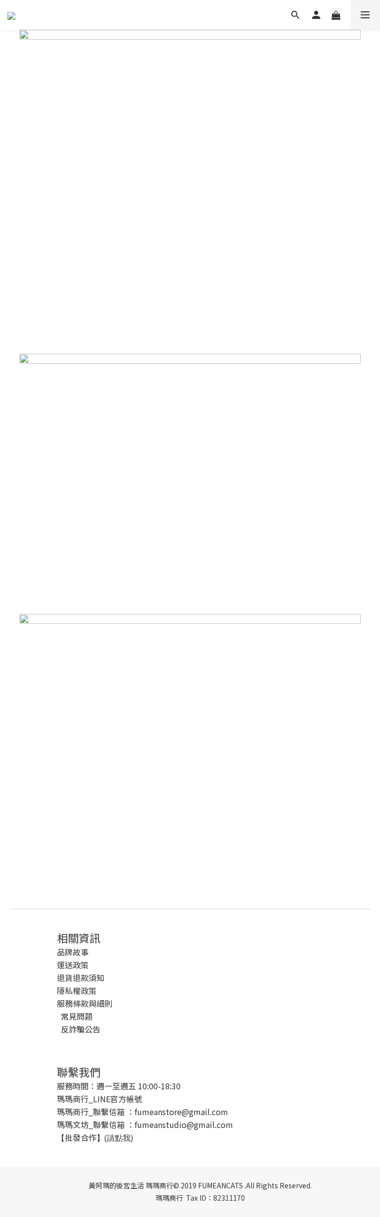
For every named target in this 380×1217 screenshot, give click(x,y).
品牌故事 (73, 952)
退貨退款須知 (80, 977)
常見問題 (77, 1016)
